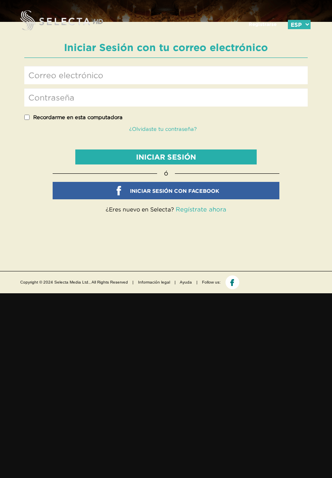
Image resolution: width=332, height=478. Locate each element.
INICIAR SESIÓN (166, 157)
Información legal (154, 282)
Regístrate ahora (201, 209)
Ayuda (186, 282)
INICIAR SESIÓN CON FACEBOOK (174, 191)
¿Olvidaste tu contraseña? (163, 129)
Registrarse (263, 24)
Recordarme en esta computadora (78, 117)
